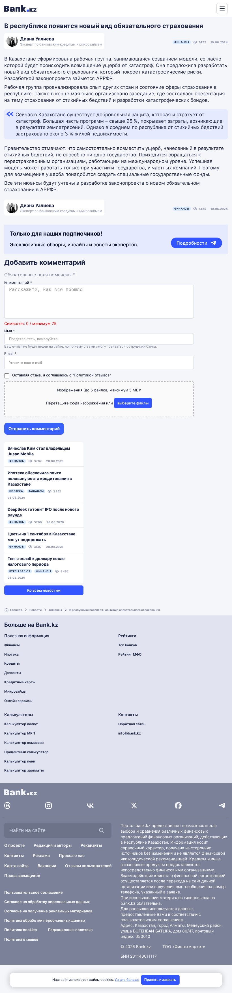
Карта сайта (16, 865)
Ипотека (11, 654)
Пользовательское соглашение (33, 892)
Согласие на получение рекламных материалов (48, 911)
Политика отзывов (21, 939)
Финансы (181, 42)
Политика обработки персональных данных (44, 920)
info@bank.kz (129, 733)
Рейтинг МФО (129, 654)
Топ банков (127, 645)
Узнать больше (127, 979)
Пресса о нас (72, 855)
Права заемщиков (22, 875)
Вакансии (47, 865)
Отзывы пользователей (88, 865)
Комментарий (18, 283)
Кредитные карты (20, 682)
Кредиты (12, 663)
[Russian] (201, 8)
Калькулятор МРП (19, 733)
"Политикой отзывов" (91, 375)
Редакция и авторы (53, 845)
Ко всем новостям (44, 590)
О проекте (14, 845)
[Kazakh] (208, 8)
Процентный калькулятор (26, 752)
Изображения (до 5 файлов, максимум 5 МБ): (99, 390)
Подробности (192, 243)
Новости (35, 609)
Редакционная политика (70, 929)
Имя (9, 331)
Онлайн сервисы (18, 701)
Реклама (41, 855)
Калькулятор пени (19, 761)
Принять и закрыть (160, 980)
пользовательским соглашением (152, 919)
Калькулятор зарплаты (24, 770)
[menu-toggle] (222, 8)
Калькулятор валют (21, 724)
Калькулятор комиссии (24, 742)
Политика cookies (20, 929)
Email (10, 354)
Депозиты (12, 673)
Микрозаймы (15, 691)
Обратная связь (131, 724)
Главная (16, 609)
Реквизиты (91, 845)
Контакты (14, 855)
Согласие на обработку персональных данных (47, 901)
